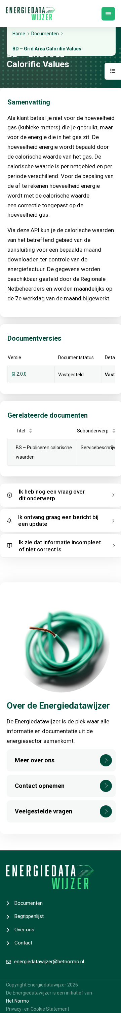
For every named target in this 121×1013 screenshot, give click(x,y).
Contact (23, 943)
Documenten (28, 903)
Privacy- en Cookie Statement (37, 1009)
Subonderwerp (93, 430)
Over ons (24, 930)
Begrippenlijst (29, 916)
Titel (20, 430)
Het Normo (17, 1001)
